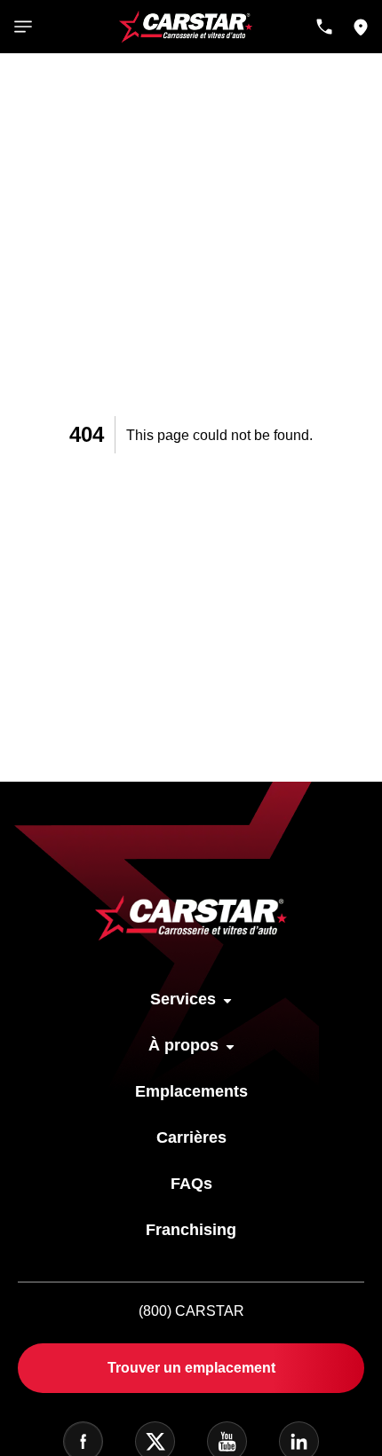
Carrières (191, 1137)
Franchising (191, 1230)
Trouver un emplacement (191, 1367)
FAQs (191, 1183)
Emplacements (191, 1091)
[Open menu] (23, 26)
